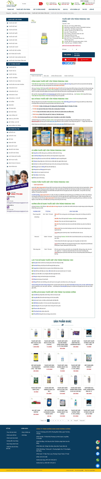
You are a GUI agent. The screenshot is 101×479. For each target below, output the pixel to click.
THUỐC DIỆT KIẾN (13, 40)
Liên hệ (91, 9)
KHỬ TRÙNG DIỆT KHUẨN (15, 53)
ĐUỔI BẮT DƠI (12, 132)
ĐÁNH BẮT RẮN (12, 142)
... (65, 420)
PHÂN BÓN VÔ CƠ (13, 87)
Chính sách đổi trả (11, 435)
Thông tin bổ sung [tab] (68, 75)
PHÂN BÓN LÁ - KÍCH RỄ (14, 98)
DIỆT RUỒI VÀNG (12, 111)
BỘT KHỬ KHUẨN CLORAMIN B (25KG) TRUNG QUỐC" (49, 412)
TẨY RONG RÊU (12, 108)
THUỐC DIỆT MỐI (13, 23)
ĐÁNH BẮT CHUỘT (13, 146)
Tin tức (84, 9)
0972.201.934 (53, 121)
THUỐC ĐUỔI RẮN (13, 29)
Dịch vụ (65, 9)
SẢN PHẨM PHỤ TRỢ (54, 9)
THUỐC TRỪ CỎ (12, 70)
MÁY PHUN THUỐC (13, 159)
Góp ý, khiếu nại (26, 432)
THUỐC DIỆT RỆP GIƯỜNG (15, 50)
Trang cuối (82, 420)
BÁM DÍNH (11, 105)
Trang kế (76, 420)
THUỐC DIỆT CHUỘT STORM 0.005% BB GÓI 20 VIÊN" (89, 412)
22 (68, 420)
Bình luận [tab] (46, 75)
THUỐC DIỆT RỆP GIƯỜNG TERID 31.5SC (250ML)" (75, 412)
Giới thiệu (24, 435)
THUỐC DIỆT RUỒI (13, 36)
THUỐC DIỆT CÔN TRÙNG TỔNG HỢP (17, 60)
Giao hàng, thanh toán (12, 444)
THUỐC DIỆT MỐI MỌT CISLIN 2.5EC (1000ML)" (36, 342)
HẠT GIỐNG (11, 101)
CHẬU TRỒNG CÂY (13, 115)
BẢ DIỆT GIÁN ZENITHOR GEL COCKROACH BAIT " (75, 342)
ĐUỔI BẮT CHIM (12, 135)
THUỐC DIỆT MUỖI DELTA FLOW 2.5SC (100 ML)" (49, 342)
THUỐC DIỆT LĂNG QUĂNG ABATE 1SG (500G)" (62, 412)
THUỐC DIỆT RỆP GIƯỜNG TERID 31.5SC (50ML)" (75, 367)
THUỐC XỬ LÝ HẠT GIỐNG (15, 81)
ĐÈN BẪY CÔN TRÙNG (14, 149)
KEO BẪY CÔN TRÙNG (14, 152)
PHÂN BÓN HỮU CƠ (13, 91)
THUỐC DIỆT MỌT (13, 26)
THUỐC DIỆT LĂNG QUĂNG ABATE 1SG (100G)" (62, 367)
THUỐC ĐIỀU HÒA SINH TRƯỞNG (16, 84)
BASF (33, 70)
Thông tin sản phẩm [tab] (36, 75)
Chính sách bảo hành (12, 438)
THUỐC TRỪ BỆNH (13, 77)
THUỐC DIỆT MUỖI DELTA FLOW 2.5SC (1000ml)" (62, 389)
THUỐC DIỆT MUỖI (13, 33)
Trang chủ (10, 9)
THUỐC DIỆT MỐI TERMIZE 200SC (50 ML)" (49, 389)
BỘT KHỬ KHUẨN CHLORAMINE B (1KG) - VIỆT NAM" (36, 367)
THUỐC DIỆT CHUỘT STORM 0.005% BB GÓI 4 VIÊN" (89, 342)
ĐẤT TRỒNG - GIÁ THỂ (14, 122)
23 (71, 420)
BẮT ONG (11, 139)
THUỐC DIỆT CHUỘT (13, 46)
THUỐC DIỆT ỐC (12, 67)
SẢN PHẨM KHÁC (13, 166)
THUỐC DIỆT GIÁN (13, 43)
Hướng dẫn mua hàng (12, 441)
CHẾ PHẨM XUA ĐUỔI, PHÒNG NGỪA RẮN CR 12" (88, 389)
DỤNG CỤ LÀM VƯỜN (14, 118)
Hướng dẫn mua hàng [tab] (56, 75)
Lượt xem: (64, 23)
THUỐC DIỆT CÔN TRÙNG (23, 9)
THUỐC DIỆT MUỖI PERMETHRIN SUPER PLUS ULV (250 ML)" (75, 389)
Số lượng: (64, 49)
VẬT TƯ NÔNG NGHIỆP (39, 9)
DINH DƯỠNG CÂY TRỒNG (15, 125)
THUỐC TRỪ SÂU (13, 74)
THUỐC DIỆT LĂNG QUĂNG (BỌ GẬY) (17, 57)
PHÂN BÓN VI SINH (13, 94)
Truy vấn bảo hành (11, 432)
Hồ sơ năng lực (75, 9)
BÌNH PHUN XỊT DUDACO (14, 163)
